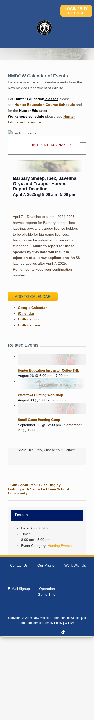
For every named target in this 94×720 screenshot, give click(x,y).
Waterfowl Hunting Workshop (40, 395)
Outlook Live (29, 325)
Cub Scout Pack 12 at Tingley (35, 485)
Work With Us (75, 565)
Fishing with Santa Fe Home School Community (38, 491)
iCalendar (26, 313)
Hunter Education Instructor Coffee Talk (48, 370)
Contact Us (19, 565)
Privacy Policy (52, 623)
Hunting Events (60, 546)
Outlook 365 (28, 319)
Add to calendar (33, 296)
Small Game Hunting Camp (39, 420)
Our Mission (46, 565)
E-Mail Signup (19, 589)
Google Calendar (32, 308)
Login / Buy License (76, 11)
